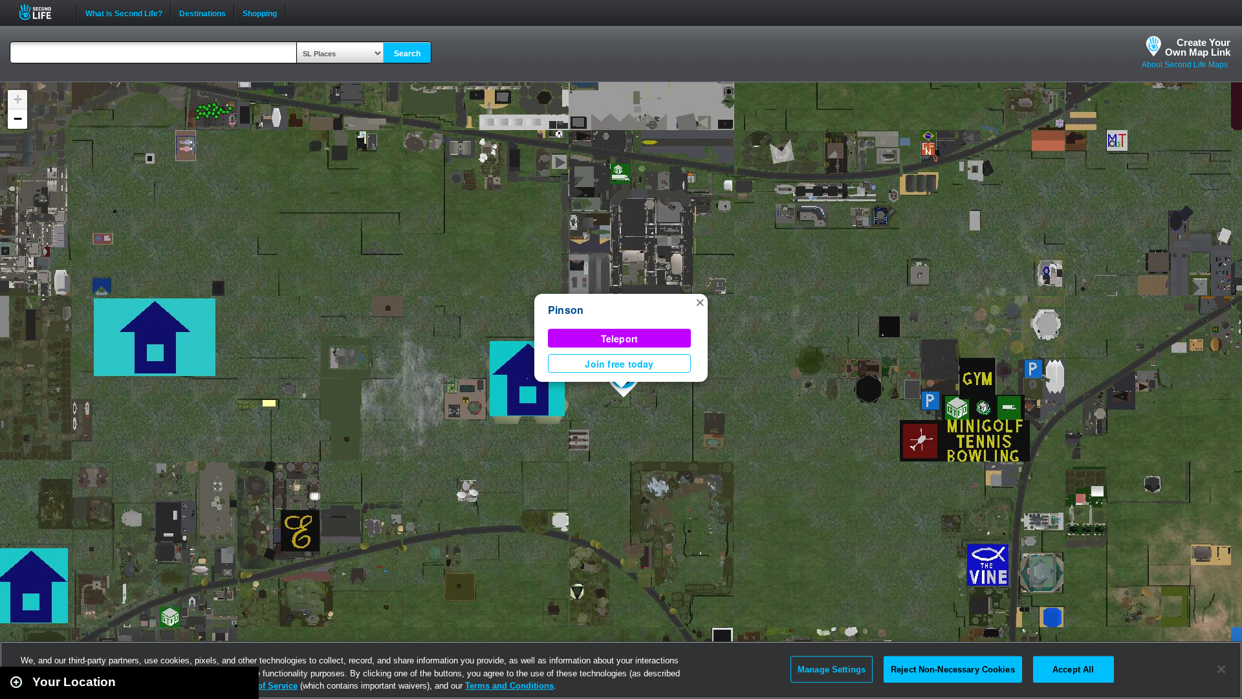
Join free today (619, 363)
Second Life (42, 12)
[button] (700, 301)
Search (407, 53)
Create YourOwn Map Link (1197, 47)
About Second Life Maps (1185, 64)
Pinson (565, 309)
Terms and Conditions (509, 686)
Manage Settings (832, 669)
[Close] (1221, 669)
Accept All (1073, 669)
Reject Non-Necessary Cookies (953, 669)
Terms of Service (264, 686)
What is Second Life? (123, 12)
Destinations (202, 12)
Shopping (260, 12)
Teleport (619, 338)
